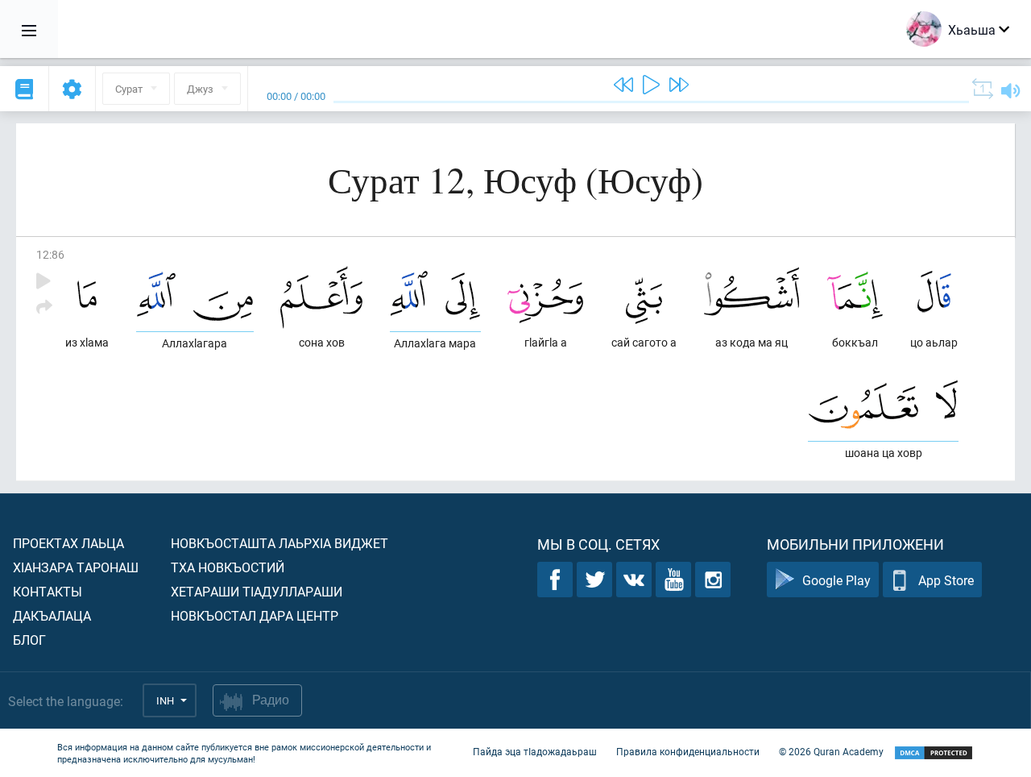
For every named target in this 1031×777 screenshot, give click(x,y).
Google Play (836, 579)
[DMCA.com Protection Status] (933, 753)
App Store (946, 579)
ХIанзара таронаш (76, 567)
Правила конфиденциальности (688, 751)
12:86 (50, 254)
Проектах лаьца (68, 542)
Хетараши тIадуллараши (256, 591)
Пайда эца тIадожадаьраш (535, 751)
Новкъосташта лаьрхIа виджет (279, 542)
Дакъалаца (52, 615)
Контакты (47, 591)
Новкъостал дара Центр (254, 615)
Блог (29, 639)
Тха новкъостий (227, 567)
